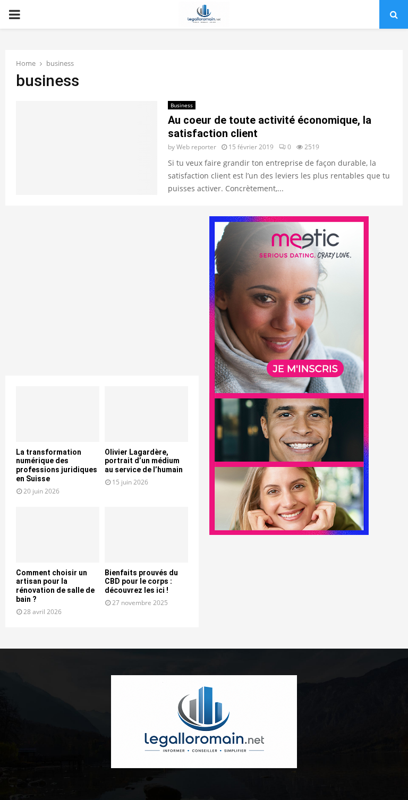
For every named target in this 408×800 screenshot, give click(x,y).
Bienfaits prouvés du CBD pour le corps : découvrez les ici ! (141, 581)
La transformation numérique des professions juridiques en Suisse (56, 465)
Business (182, 105)
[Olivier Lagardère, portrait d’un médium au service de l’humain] (146, 414)
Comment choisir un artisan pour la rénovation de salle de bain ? (55, 585)
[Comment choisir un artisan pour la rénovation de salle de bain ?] (57, 535)
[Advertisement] (102, 290)
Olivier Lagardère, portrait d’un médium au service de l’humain (144, 461)
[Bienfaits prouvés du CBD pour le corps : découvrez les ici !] (146, 535)
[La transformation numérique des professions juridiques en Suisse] (57, 414)
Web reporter (196, 146)
